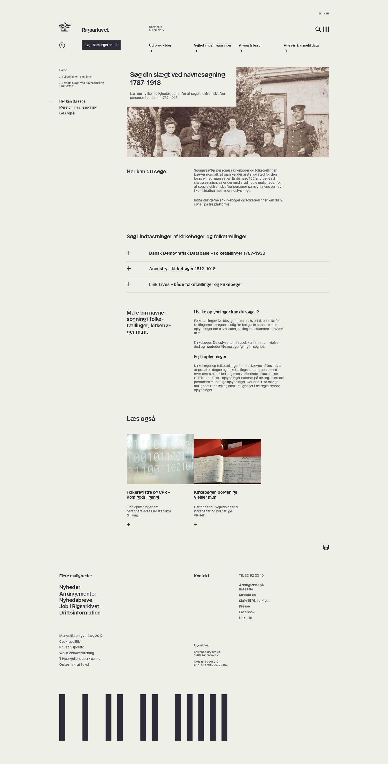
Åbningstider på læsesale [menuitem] (251, 587)
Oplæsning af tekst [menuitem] (74, 664)
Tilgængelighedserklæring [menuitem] (79, 659)
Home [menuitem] (63, 70)
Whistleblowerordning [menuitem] (76, 653)
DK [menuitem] (320, 13)
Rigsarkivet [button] (95, 30)
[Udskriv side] (326, 548)
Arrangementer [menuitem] (77, 593)
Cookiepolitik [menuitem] (69, 641)
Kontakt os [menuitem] (247, 595)
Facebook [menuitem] (247, 612)
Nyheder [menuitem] (69, 587)
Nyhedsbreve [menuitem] (75, 600)
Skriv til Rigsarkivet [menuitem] (254, 601)
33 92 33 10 (254, 575)
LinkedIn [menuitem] (245, 618)
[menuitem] (160, 48)
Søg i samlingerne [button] (98, 45)
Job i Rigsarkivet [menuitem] (79, 606)
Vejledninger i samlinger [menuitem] (77, 76)
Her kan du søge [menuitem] (72, 101)
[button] (70, 26)
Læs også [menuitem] (67, 113)
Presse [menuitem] (244, 606)
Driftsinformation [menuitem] (80, 612)
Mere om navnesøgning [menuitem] (78, 107)
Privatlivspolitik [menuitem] (71, 647)
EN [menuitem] (327, 13)
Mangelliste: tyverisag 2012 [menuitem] (81, 636)
